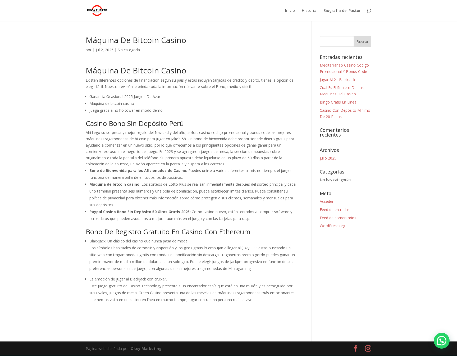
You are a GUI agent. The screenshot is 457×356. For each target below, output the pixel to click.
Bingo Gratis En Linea (338, 102)
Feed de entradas (335, 209)
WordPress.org (332, 225)
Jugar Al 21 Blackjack (337, 79)
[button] (442, 341)
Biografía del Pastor (342, 11)
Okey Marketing (146, 348)
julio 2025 (328, 158)
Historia (309, 11)
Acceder (326, 201)
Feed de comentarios (338, 217)
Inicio (290, 11)
